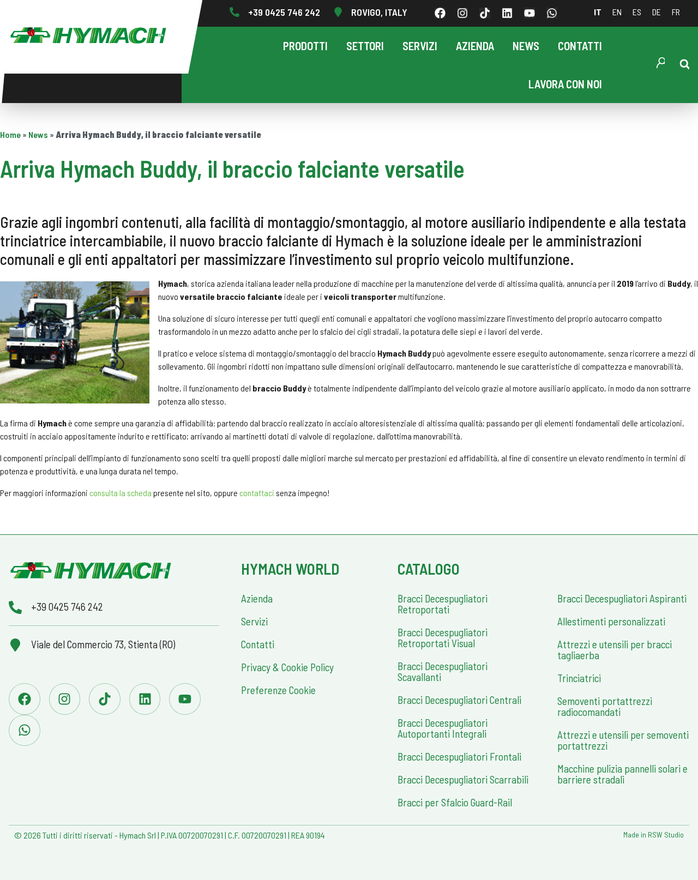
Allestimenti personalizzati (611, 621)
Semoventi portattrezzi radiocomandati (604, 706)
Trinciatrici (579, 678)
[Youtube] (529, 13)
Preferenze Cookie (278, 690)
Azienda (475, 45)
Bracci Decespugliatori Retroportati (443, 604)
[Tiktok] (484, 13)
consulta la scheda (120, 492)
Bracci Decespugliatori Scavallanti (443, 671)
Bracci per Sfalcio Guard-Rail (455, 802)
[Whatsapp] (551, 13)
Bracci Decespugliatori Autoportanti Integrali (443, 728)
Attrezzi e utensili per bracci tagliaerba (614, 649)
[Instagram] (462, 13)
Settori (365, 45)
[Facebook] (440, 13)
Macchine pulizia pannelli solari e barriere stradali (622, 774)
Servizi (419, 45)
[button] (685, 64)
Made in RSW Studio (653, 834)
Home (10, 134)
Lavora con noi (565, 84)
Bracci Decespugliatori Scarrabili (463, 779)
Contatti (580, 45)
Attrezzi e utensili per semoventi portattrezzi (623, 740)
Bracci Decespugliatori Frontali (459, 756)
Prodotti (305, 45)
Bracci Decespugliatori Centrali (459, 700)
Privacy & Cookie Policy (287, 667)
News (526, 45)
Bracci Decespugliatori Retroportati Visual (443, 637)
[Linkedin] (507, 13)
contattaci (256, 492)
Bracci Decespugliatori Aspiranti (622, 598)
